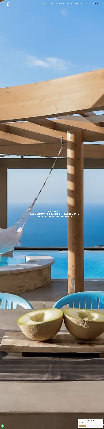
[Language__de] (97, 3)
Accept (82, 425)
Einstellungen (99, 425)
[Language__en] (95, 3)
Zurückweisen (91, 425)
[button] (2, 426)
